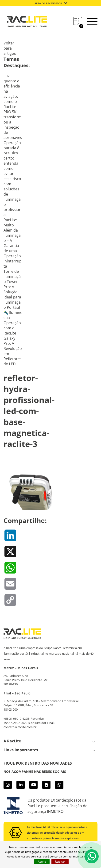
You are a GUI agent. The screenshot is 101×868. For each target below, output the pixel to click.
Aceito (42, 862)
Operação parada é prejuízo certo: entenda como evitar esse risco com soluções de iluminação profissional (12, 178)
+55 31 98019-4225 (16, 718)
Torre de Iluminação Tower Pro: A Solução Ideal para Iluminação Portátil (12, 289)
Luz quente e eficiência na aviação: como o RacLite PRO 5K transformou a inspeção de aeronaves (13, 106)
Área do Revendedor (48, 3)
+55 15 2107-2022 (15, 723)
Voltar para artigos (10, 48)
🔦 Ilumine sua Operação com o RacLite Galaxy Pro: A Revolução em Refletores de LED (13, 338)
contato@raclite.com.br (20, 727)
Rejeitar (60, 862)
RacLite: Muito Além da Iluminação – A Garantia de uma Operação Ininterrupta (13, 243)
